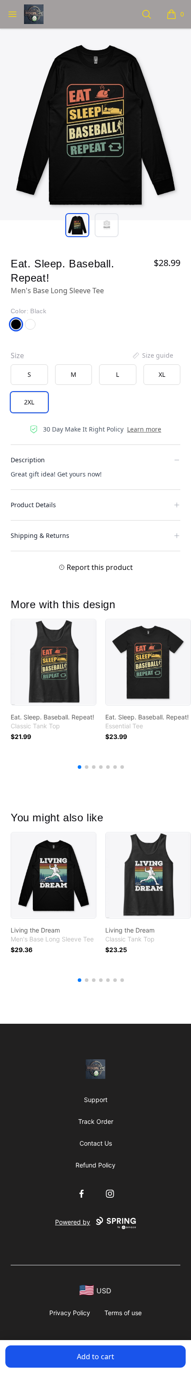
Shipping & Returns (40, 535)
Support (95, 1099)
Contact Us (96, 1143)
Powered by (72, 1222)
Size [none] (17, 355)
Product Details (33, 505)
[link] (53, 662)
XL (162, 374)
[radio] (29, 374)
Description (28, 460)
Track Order (95, 1121)
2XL (29, 402)
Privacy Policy (69, 1312)
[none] (152, 355)
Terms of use (123, 1312)
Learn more (144, 429)
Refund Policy (95, 1165)
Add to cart (95, 1356)
